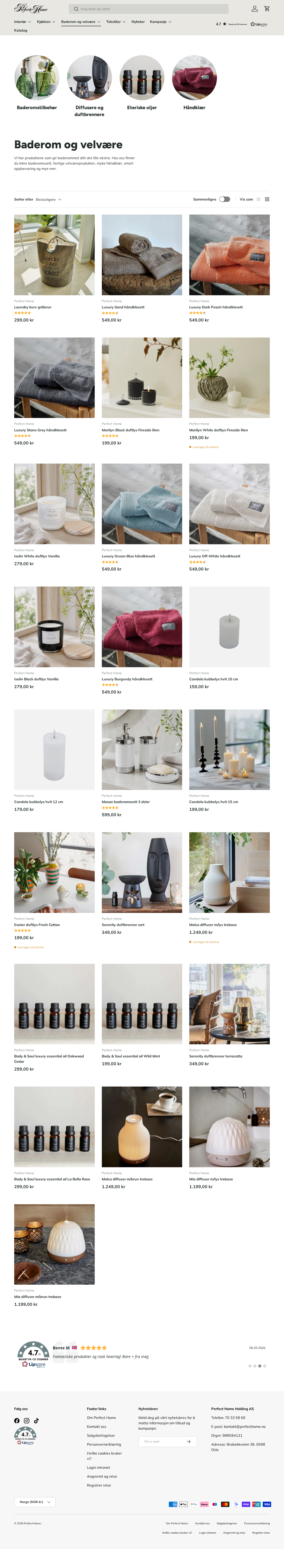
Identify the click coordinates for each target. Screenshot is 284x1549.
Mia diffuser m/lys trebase (211, 1179)
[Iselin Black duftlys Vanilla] (54, 627)
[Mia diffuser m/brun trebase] (54, 1244)
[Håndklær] (194, 77)
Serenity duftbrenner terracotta (215, 1056)
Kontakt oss (96, 1426)
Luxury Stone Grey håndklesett (40, 430)
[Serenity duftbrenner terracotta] (229, 1004)
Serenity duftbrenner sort (123, 924)
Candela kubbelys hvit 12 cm (38, 802)
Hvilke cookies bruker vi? (177, 1532)
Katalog (20, 30)
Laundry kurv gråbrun (32, 307)
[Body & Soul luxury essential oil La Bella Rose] (54, 1127)
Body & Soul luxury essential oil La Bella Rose (52, 1179)
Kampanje (158, 21)
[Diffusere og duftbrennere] (89, 77)
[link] (142, 1354)
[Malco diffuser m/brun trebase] (142, 1127)
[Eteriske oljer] (142, 77)
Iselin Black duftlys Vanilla (36, 679)
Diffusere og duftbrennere (89, 110)
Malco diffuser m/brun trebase (127, 1179)
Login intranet (98, 1467)
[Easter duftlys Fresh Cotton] (54, 872)
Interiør (20, 21)
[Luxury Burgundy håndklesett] (142, 627)
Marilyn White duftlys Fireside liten (218, 430)
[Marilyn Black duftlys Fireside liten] (142, 378)
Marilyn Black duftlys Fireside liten (131, 430)
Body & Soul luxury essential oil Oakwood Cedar (49, 1059)
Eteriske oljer (142, 107)
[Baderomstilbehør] (36, 77)
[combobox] (148, 9)
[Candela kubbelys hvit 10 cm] (229, 627)
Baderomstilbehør (37, 107)
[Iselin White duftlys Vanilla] (54, 504)
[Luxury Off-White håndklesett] (229, 504)
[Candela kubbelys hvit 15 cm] (229, 749)
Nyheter (138, 21)
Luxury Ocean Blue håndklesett (128, 556)
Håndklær (194, 107)
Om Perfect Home (101, 1417)
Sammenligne (204, 199)
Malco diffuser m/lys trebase (213, 924)
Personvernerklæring (104, 1444)
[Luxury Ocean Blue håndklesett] (142, 504)
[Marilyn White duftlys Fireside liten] (229, 378)
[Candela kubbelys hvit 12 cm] (54, 749)
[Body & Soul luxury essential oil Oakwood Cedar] (54, 1004)
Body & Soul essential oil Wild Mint (131, 1056)
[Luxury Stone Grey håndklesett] (54, 378)
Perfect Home (32, 1523)
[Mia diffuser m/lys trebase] (229, 1127)
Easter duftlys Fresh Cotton (37, 924)
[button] (267, 9)
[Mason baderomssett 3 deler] (142, 749)
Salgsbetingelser (101, 1435)
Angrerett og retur (102, 1476)
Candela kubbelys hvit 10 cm (213, 679)
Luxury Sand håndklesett (123, 307)
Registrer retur (99, 1485)
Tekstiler (113, 21)
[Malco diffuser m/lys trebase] (229, 872)
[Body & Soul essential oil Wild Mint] (142, 1004)
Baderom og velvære (78, 21)
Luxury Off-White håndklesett (214, 556)
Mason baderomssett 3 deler (126, 802)
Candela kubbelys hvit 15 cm (213, 802)
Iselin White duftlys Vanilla (37, 556)
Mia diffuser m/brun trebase (37, 1296)
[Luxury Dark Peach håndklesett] (229, 255)
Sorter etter (23, 199)
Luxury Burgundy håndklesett (127, 679)
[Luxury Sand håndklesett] (142, 255)
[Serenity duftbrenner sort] (142, 872)
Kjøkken (43, 21)
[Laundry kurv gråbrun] (54, 255)
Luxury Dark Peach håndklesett (216, 307)
